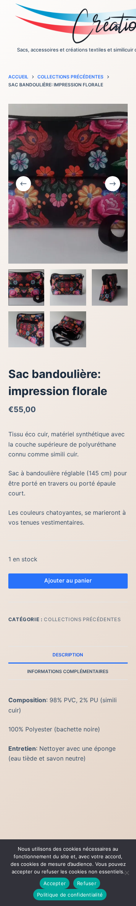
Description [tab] (68, 655)
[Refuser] (126, 872)
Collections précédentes (82, 619)
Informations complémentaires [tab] (67, 671)
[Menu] (117, 26)
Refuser (86, 883)
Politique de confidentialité (70, 895)
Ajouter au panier (68, 580)
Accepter (54, 883)
